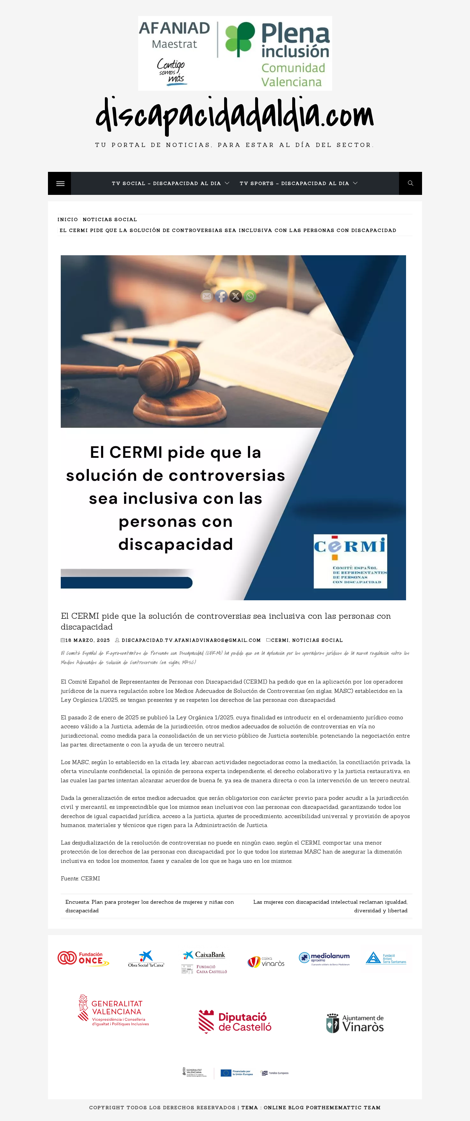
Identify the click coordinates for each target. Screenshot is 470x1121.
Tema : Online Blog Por (279, 1107)
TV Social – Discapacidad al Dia (167, 183)
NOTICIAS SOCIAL (317, 640)
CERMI (280, 640)
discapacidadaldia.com (234, 114)
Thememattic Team (349, 1107)
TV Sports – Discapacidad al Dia (295, 183)
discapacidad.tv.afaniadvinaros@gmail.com (191, 640)
